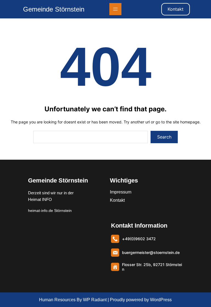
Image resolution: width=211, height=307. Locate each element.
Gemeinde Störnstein (53, 9)
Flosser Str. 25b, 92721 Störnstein (152, 267)
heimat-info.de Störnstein (50, 210)
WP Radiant (94, 299)
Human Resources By (60, 299)
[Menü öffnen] (115, 9)
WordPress (161, 299)
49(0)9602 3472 (140, 238)
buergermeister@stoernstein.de (151, 252)
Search (164, 137)
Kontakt (176, 9)
